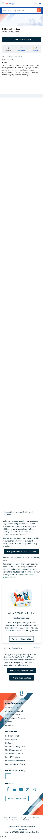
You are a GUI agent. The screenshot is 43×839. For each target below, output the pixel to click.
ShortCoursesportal (13, 750)
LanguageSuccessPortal (15, 764)
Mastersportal (11, 739)
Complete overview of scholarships (20, 271)
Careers (8, 721)
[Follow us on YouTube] (21, 789)
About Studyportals (13, 707)
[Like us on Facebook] (8, 789)
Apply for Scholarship (21, 639)
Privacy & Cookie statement (26, 819)
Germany (19, 56)
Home (4, 56)
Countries (11, 56)
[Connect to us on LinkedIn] (14, 789)
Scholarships (21, 50)
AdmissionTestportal (14, 753)
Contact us (9, 725)
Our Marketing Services (15, 718)
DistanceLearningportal (15, 746)
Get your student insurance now (21, 551)
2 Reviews (35, 50)
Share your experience (20, 365)
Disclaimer (36, 818)
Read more (8, 344)
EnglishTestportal (12, 757)
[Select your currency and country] (8, 776)
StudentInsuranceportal (15, 760)
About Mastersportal (14, 711)
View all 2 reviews (11, 317)
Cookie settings (14, 819)
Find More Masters (23, 39)
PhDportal (9, 743)
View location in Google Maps (18, 482)
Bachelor (13, 212)
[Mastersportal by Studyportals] (9, 3)
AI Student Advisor (13, 714)
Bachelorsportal (12, 736)
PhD (21, 212)
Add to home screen (17, 798)
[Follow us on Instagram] (34, 789)
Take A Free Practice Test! (21, 671)
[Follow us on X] (27, 789)
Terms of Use (7, 819)
